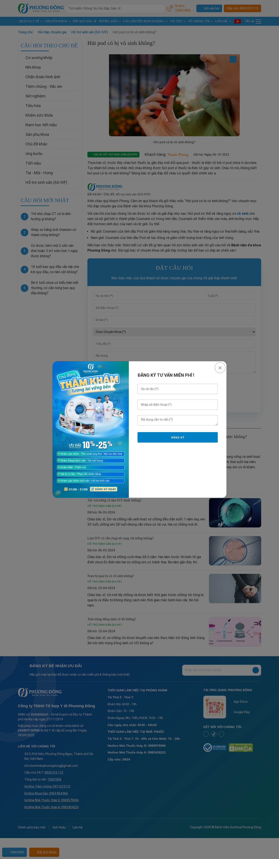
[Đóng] (220, 367)
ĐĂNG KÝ (177, 437)
